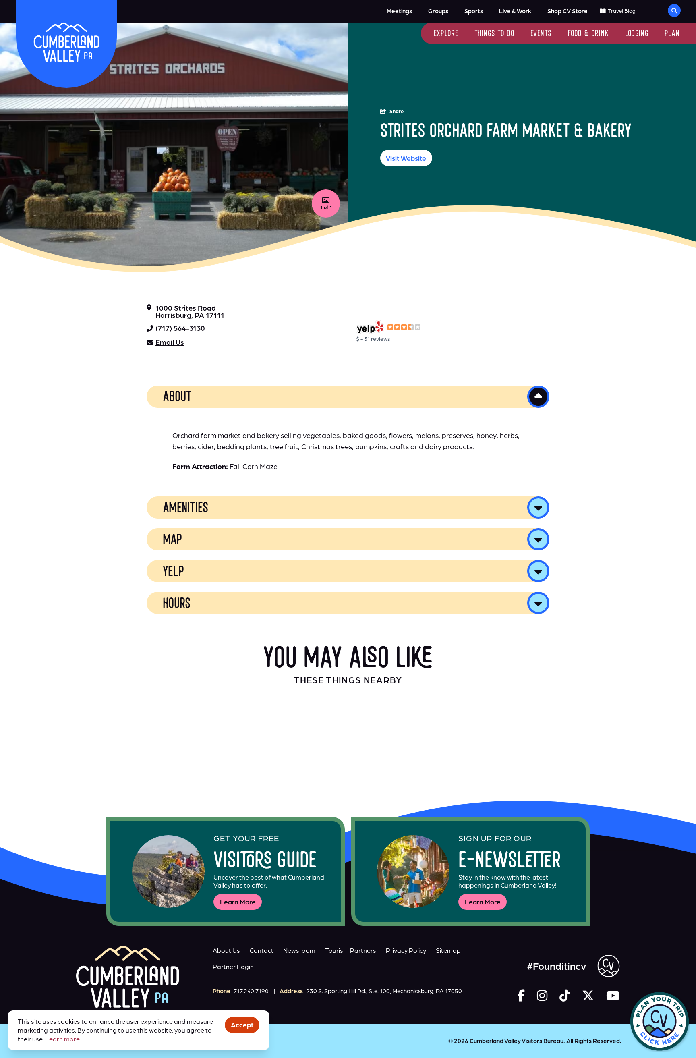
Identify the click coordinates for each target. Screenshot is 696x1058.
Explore (446, 34)
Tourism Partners (350, 950)
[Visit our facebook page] (521, 995)
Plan (672, 34)
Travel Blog (621, 11)
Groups (438, 11)
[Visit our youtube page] (613, 995)
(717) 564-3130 (180, 328)
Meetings (399, 11)
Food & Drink (588, 34)
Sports (473, 11)
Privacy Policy (406, 950)
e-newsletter (509, 862)
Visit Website (406, 158)
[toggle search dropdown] (674, 10)
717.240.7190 (251, 991)
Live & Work (515, 11)
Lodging (636, 34)
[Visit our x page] (588, 995)
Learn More (238, 902)
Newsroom (299, 950)
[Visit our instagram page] (542, 995)
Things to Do (494, 34)
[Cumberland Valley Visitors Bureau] (66, 42)
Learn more (62, 1039)
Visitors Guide (265, 862)
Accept (242, 1025)
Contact (261, 950)
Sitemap (448, 950)
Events (541, 34)
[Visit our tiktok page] (564, 995)
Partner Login (233, 967)
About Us (226, 950)
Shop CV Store (567, 11)
